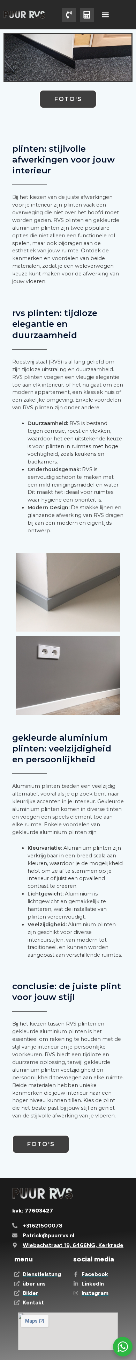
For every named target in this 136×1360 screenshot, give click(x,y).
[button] (105, 14)
